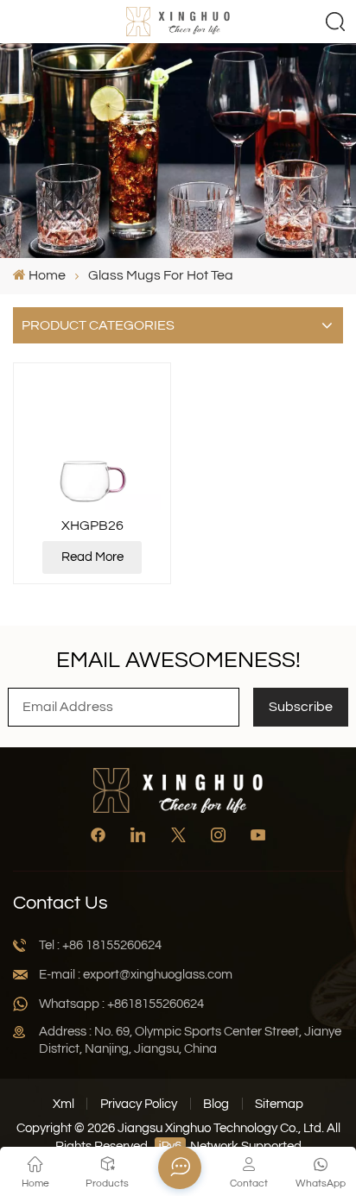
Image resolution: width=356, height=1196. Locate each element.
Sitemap (279, 1104)
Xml (63, 1104)
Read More (92, 557)
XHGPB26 (92, 525)
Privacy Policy (138, 1104)
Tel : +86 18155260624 (100, 945)
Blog (216, 1104)
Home (47, 275)
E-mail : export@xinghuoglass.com (135, 974)
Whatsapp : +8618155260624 (121, 1004)
